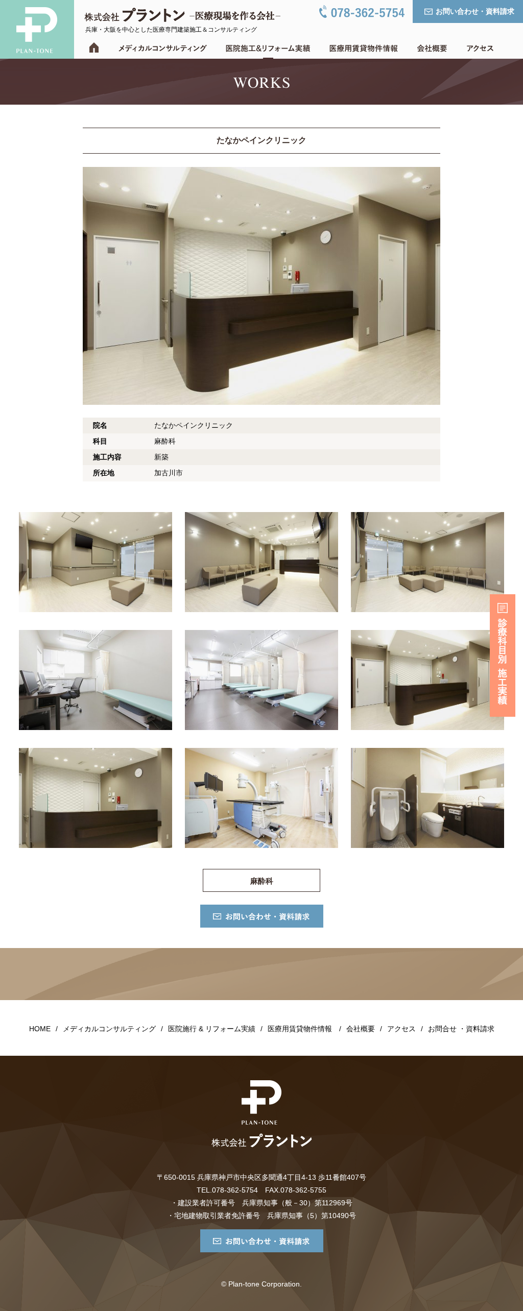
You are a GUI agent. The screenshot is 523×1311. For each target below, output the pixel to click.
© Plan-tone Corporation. (261, 1284)
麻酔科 (261, 881)
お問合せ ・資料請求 (461, 1029)
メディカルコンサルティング (109, 1029)
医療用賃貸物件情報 (300, 1029)
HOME (40, 1029)
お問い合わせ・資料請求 (475, 11)
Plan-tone (37, 29)
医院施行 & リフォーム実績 (211, 1029)
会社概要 (360, 1029)
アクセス (401, 1029)
